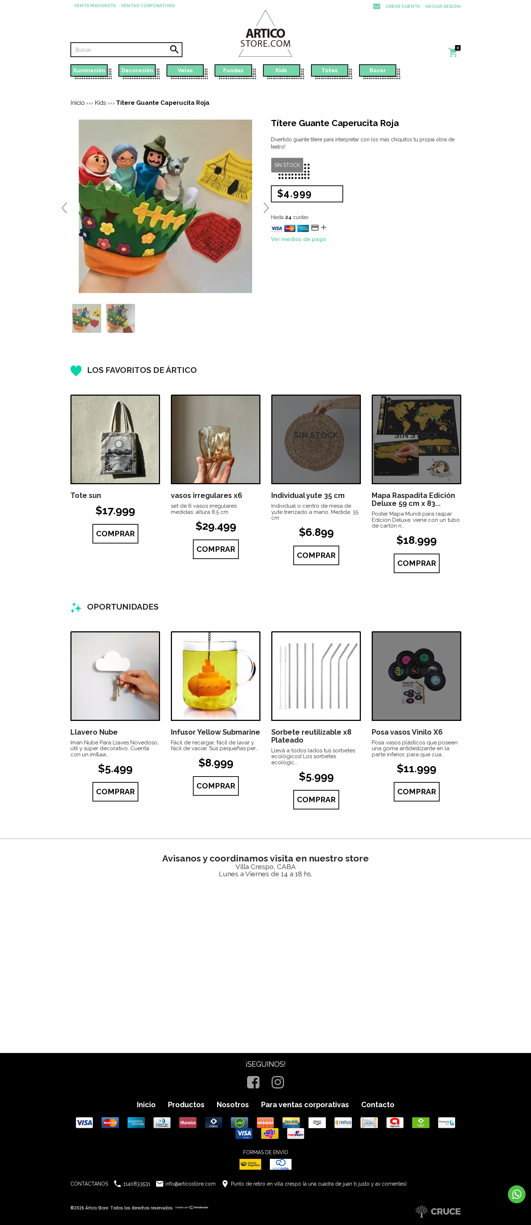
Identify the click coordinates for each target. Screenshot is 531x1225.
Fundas (233, 70)
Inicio (77, 102)
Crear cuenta (402, 6)
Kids (281, 70)
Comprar (115, 533)
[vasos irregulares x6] (215, 439)
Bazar (378, 70)
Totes (329, 70)
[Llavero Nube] (115, 676)
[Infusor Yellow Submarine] (215, 676)
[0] (453, 56)
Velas (185, 70)
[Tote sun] (115, 439)
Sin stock (287, 165)
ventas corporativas (148, 5)
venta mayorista (95, 5)
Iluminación (89, 70)
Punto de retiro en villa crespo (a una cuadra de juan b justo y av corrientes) (319, 1184)
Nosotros (233, 1104)
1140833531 (136, 1184)
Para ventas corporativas (305, 1104)
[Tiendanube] (192, 1208)
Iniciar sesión (443, 6)
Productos (186, 1104)
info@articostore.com (190, 1184)
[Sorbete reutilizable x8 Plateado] (316, 676)
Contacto (377, 1104)
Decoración (137, 70)
